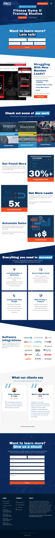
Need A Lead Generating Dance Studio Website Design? (8, 523)
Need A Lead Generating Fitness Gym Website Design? (7, 511)
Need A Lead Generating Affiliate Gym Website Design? (7, 515)
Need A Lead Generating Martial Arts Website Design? (8, 519)
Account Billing (6, 503)
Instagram (20, 509)
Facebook (20, 507)
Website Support (6, 501)
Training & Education (7, 505)
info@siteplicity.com (20, 502)
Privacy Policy (24, 533)
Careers (4, 507)
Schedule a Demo (42, 3)
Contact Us (32, 533)
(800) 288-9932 (21, 505)
